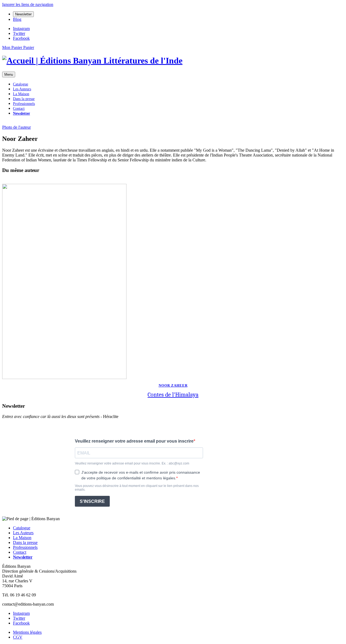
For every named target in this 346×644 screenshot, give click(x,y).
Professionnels (24, 104)
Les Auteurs (22, 89)
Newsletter (23, 14)
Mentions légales (27, 632)
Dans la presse (24, 99)
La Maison (21, 94)
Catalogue (20, 84)
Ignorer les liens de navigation (27, 4)
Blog (17, 19)
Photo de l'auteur (16, 127)
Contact (19, 109)
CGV (17, 637)
